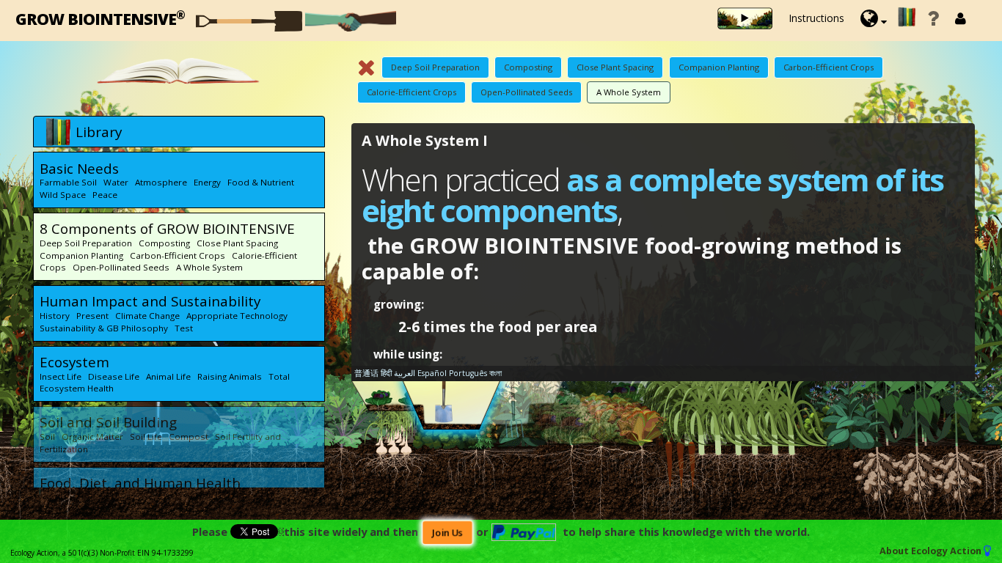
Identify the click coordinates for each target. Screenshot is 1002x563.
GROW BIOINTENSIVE (100, 18)
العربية (404, 373)
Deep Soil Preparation (435, 67)
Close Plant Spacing (615, 67)
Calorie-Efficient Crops (411, 92)
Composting (528, 67)
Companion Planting (719, 67)
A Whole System (628, 92)
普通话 (366, 373)
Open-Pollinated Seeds (526, 92)
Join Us (447, 532)
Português (468, 373)
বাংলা (495, 373)
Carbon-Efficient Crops (828, 67)
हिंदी (386, 373)
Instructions (816, 18)
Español (432, 373)
